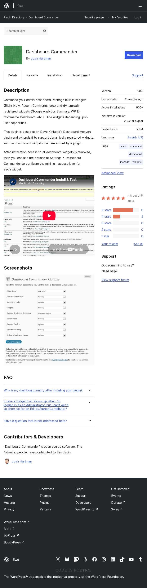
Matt (9, 529)
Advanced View (112, 173)
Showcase (47, 489)
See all (138, 244)
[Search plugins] (44, 31)
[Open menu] (141, 6)
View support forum (115, 280)
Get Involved (120, 489)
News (8, 496)
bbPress (11, 535)
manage (124, 161)
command (136, 146)
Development (81, 75)
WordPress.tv (86, 509)
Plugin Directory (14, 17)
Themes (45, 496)
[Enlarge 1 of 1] (89, 280)
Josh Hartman (41, 58)
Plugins (44, 502)
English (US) (135, 137)
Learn (79, 489)
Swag (117, 509)
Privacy (9, 509)
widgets (137, 161)
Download (134, 55)
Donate (118, 502)
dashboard (135, 154)
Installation (55, 75)
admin (123, 146)
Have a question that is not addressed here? (35, 421)
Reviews (32, 75)
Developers (83, 502)
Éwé (16, 560)
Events (116, 496)
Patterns (46, 509)
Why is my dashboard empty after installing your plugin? (43, 390)
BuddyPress (14, 542)
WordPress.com (17, 522)
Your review (109, 244)
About (8, 489)
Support (137, 75)
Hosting (9, 502)
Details (12, 75)
